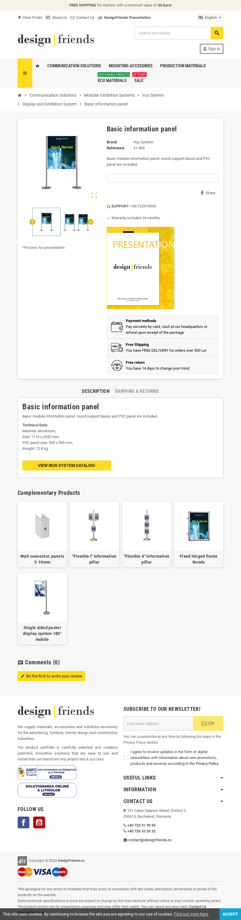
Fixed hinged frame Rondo (198, 559)
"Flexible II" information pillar (146, 559)
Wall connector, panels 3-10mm (42, 559)
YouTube (39, 822)
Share (210, 193)
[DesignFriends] (56, 40)
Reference (115, 148)
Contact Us (84, 17)
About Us (58, 17)
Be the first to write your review (51, 676)
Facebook (23, 822)
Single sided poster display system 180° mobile (42, 633)
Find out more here (191, 914)
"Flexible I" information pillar (94, 559)
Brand (112, 142)
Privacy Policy (207, 763)
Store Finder (30, 17)
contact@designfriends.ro (149, 840)
